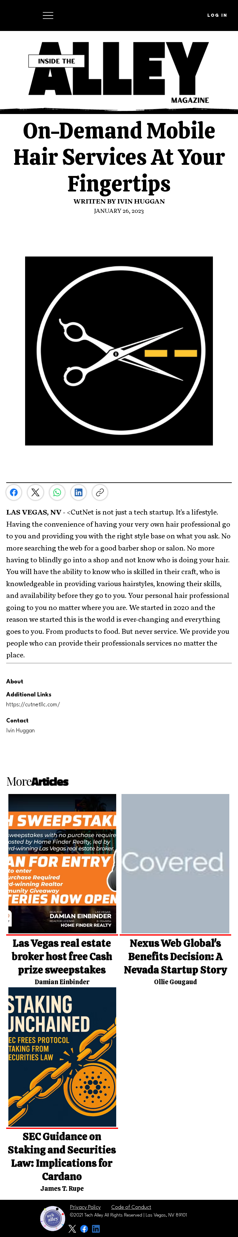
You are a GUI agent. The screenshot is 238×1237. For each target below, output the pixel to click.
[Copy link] (100, 492)
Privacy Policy (85, 1207)
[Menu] (47, 15)
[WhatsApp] (57, 492)
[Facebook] (13, 492)
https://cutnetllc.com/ (33, 705)
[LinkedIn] (78, 492)
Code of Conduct (131, 1207)
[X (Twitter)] (35, 492)
